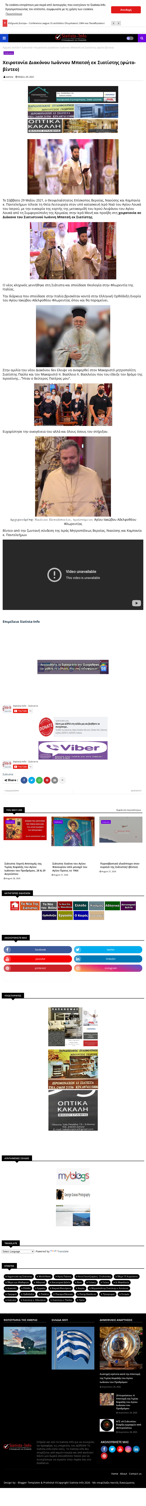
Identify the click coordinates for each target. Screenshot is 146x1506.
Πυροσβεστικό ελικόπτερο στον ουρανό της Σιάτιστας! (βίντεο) (119, 865)
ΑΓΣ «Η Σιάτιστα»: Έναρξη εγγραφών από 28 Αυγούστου (128, 1424)
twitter (111, 949)
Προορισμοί (109, 1294)
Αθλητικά (40, 1282)
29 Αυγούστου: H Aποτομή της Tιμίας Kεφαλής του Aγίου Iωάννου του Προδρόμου (127, 1402)
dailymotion (38, 977)
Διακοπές (12, 1288)
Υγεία (81, 1299)
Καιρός (81, 1288)
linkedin (111, 959)
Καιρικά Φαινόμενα (61, 1288)
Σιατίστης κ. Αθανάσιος (34, 1299)
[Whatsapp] (39, 780)
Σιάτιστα (27, 47)
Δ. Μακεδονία (122, 1282)
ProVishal (48, 1482)
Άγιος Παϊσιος (64, 1276)
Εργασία (41, 1288)
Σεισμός (125, 1294)
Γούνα (106, 1282)
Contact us (135, 1473)
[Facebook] (24, 780)
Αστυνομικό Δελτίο (61, 1282)
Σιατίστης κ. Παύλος (62, 1299)
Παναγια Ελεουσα (64, 1294)
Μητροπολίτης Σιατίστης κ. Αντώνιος (109, 1288)
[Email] (54, 780)
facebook (40, 949)
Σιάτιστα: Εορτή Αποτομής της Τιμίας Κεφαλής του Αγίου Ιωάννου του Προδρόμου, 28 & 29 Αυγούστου (24, 869)
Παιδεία (45, 1294)
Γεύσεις (92, 1282)
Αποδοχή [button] (126, 9)
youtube (40, 959)
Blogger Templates (29, 1482)
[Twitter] (31, 780)
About (123, 1473)
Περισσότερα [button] (14, 13)
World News (45, 1276)
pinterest (40, 968)
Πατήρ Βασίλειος (87, 1294)
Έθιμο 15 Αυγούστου (128, 1276)
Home (114, 1473)
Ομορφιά (11, 1294)
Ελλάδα (26, 1288)
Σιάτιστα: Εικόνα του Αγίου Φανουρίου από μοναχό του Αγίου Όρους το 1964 (69, 867)
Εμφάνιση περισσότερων (128, 809)
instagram (111, 968)
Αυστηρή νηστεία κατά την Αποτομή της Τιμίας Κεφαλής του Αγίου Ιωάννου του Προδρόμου (120, 1378)
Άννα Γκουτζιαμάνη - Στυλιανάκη (94, 1276)
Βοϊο (79, 1282)
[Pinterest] (47, 780)
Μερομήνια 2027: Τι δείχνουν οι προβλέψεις (31, 23)
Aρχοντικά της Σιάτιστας (19, 1276)
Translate (63, 1251)
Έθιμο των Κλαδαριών (18, 1282)
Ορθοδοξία (28, 1294)
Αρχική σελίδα (11, 47)
